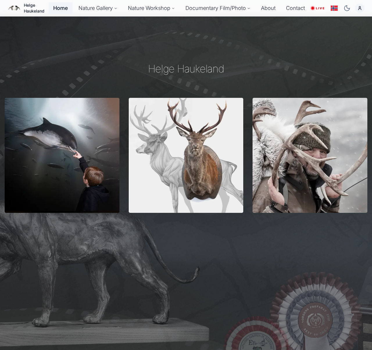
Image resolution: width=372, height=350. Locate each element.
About (268, 8)
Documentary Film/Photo (215, 8)
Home (60, 8)
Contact (295, 8)
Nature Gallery (95, 8)
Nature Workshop (149, 8)
